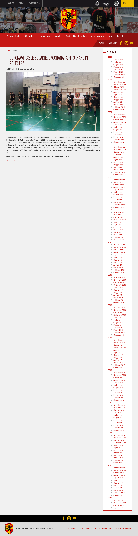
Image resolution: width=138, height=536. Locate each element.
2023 (110, 144)
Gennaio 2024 (118, 142)
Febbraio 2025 (119, 107)
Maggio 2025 (118, 99)
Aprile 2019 (117, 295)
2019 (110, 275)
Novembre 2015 (119, 407)
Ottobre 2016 (118, 377)
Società (81, 529)
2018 (110, 305)
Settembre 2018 (119, 315)
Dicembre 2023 (119, 147)
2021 (110, 209)
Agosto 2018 (118, 317)
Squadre (74, 529)
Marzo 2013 (118, 490)
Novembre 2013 (119, 470)
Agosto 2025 (118, 92)
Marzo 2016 (118, 395)
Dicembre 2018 (119, 307)
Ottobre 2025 (118, 87)
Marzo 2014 (118, 457)
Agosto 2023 (118, 157)
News (10, 36)
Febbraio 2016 (119, 397)
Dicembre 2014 (119, 435)
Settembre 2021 (119, 219)
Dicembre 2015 (119, 405)
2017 (110, 337)
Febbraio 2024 (119, 139)
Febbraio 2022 (119, 204)
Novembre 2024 (119, 117)
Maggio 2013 (118, 485)
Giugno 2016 (118, 387)
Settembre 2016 (119, 380)
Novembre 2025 (119, 84)
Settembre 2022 (119, 187)
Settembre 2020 (119, 252)
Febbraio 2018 (119, 332)
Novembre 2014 (119, 437)
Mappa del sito (34, 3)
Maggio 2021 (118, 229)
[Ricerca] (130, 3)
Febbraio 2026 (119, 74)
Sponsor (112, 43)
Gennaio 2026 (118, 77)
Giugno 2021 (118, 227)
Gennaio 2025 (118, 109)
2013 (110, 465)
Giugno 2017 (118, 355)
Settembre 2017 (119, 347)
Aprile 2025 (117, 102)
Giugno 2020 (118, 260)
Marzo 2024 (118, 137)
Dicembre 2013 (119, 467)
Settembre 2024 (119, 122)
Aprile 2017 (117, 360)
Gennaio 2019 (118, 302)
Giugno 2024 (118, 129)
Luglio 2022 (117, 192)
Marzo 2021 (118, 234)
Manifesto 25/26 (62, 36)
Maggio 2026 (118, 67)
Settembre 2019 (119, 285)
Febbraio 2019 (119, 300)
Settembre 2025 (119, 89)
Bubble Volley (80, 36)
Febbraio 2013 (119, 492)
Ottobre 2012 (118, 505)
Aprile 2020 (117, 265)
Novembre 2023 (119, 149)
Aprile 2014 (117, 455)
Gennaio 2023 (118, 174)
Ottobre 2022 (118, 184)
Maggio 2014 (118, 452)
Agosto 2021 (118, 222)
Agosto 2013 (118, 477)
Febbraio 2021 (119, 237)
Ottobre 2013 (118, 472)
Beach (120, 36)
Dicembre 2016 (119, 372)
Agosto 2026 (118, 59)
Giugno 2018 (118, 322)
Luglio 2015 (117, 415)
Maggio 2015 (118, 420)
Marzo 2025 (118, 104)
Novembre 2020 (119, 247)
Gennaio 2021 (118, 239)
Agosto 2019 (118, 287)
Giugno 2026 (118, 64)
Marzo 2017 (118, 362)
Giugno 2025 (118, 97)
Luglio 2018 (117, 320)
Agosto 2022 (118, 189)
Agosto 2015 (118, 412)
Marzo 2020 (118, 267)
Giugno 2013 (118, 482)
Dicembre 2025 (119, 82)
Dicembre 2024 (119, 114)
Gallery (19, 36)
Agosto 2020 (118, 254)
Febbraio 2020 (119, 270)
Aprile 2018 (117, 327)
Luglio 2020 (117, 257)
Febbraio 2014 (119, 460)
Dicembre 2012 (119, 500)
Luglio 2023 (117, 159)
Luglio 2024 (117, 127)
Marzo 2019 (118, 297)
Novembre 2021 (119, 214)
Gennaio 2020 (118, 272)
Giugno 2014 (118, 450)
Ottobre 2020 (118, 249)
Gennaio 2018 (118, 335)
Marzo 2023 (118, 169)
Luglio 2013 (117, 480)
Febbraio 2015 (119, 427)
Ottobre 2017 (118, 345)
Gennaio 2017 (118, 367)
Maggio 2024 (118, 132)
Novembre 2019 (119, 280)
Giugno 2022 (118, 194)
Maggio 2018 (118, 325)
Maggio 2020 (118, 262)
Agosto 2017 (118, 350)
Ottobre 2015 (118, 410)
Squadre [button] (29, 36)
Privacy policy (127, 529)
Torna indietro (11, 160)
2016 (110, 370)
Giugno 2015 (118, 417)
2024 (110, 112)
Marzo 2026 (118, 72)
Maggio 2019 (118, 292)
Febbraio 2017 (119, 365)
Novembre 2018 (119, 310)
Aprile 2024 (117, 134)
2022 (110, 177)
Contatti (11, 3)
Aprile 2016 (117, 392)
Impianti (22, 3)
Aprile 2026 (117, 69)
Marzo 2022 (118, 202)
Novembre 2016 (119, 375)
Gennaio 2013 (118, 495)
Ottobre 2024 (118, 119)
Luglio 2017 (117, 352)
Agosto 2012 (118, 507)
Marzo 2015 (118, 425)
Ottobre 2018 (118, 312)
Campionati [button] (44, 36)
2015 (110, 402)
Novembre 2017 (119, 342)
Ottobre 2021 (118, 217)
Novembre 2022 (119, 182)
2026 (110, 57)
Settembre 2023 (119, 154)
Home (8, 50)
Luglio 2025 (117, 94)
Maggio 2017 (118, 357)
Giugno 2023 (118, 162)
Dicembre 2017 (119, 340)
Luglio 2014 (117, 447)
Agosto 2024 (118, 124)
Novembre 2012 (119, 502)
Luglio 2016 (117, 385)
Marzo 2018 (118, 330)
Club (101, 43)
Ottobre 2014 (118, 440)
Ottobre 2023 (118, 152)
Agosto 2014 (118, 445)
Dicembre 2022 (119, 179)
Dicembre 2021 (119, 212)
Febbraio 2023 (119, 172)
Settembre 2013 (119, 475)
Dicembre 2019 (119, 277)
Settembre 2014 (119, 442)
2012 (110, 497)
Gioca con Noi (96, 36)
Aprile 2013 (117, 487)
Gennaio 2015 (118, 430)
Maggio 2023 (118, 164)
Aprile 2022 (117, 199)
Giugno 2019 (118, 290)
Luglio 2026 (117, 62)
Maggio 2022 (118, 197)
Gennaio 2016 (118, 400)
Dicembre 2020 (119, 244)
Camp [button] (109, 36)
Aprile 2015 (117, 422)
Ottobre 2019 (118, 282)
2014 (110, 432)
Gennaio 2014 (118, 462)
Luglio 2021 (117, 224)
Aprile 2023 (117, 167)
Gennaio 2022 (118, 207)
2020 (110, 242)
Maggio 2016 (118, 390)
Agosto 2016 (118, 382)
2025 (110, 79)
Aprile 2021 (117, 232)
